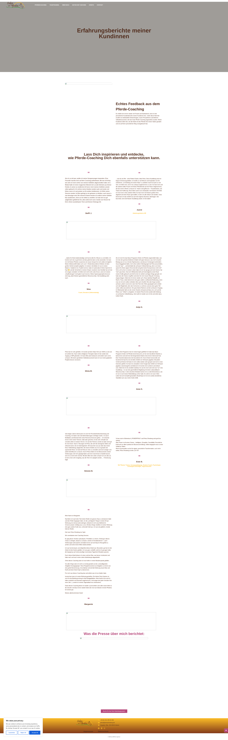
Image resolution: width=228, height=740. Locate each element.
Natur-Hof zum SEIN (79, 5)
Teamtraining (54, 5)
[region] (23, 727)
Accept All (35, 732)
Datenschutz (103, 731)
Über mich (65, 5)
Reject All (23, 732)
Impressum (88, 731)
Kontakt (100, 5)
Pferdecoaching (40, 5)
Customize (12, 732)
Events (91, 5)
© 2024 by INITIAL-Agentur (114, 736)
